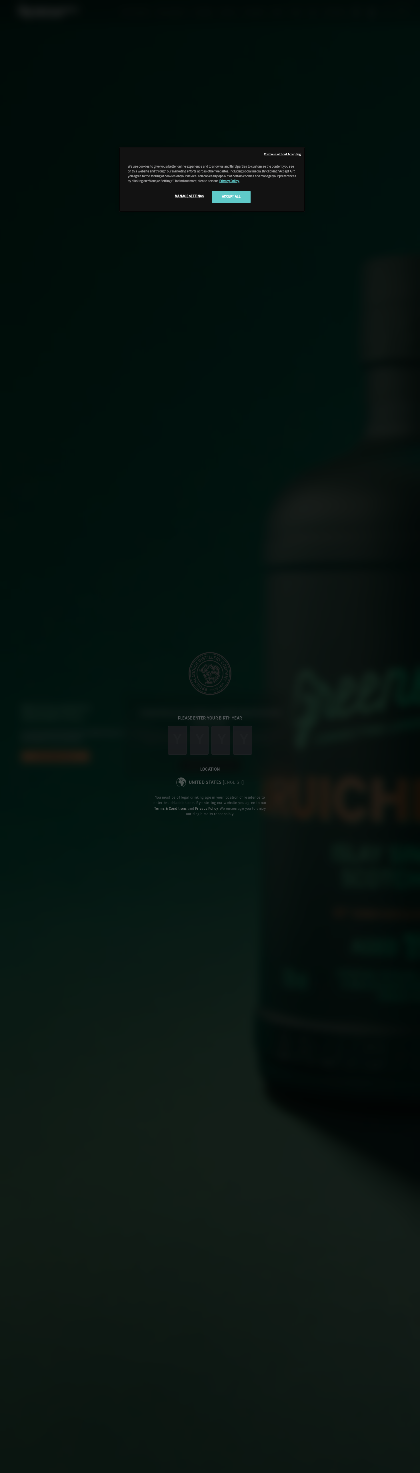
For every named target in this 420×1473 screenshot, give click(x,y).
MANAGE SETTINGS (189, 196)
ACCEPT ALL (231, 196)
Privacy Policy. (229, 181)
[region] (212, 179)
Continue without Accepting (282, 154)
